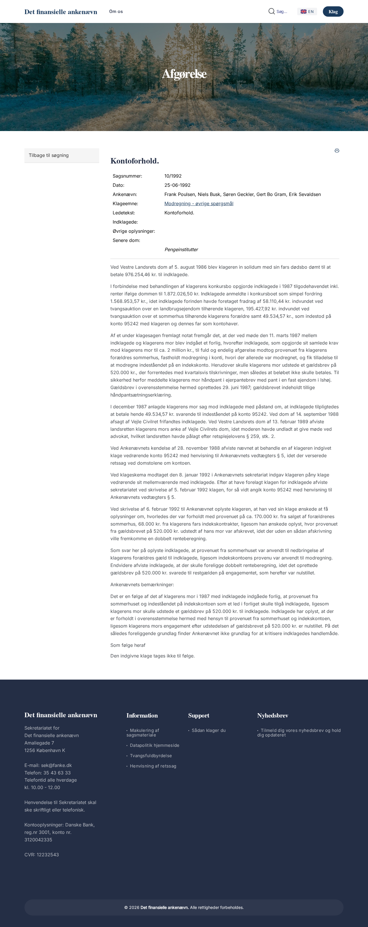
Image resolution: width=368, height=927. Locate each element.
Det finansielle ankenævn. (165, 907)
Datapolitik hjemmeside (155, 745)
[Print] (337, 150)
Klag (333, 11)
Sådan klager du (209, 730)
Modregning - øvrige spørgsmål (198, 203)
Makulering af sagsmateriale (142, 733)
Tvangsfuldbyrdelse (151, 755)
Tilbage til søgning (49, 155)
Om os (116, 11)
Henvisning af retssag (153, 766)
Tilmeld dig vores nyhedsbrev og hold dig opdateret (299, 733)
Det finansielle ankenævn (60, 11)
